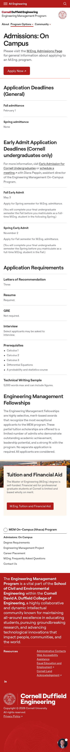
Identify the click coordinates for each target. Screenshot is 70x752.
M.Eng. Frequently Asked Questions (24, 558)
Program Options (22, 24)
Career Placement (14, 553)
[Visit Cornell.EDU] (62, 18)
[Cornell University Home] (9, 699)
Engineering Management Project (24, 547)
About (5, 24)
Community (43, 24)
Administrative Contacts (51, 651)
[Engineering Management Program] (42, 699)
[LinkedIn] (5, 681)
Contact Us (10, 563)
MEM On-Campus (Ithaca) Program (33, 529)
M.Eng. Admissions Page (44, 51)
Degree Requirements (17, 542)
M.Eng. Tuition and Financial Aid (30, 506)
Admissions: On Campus (18, 537)
